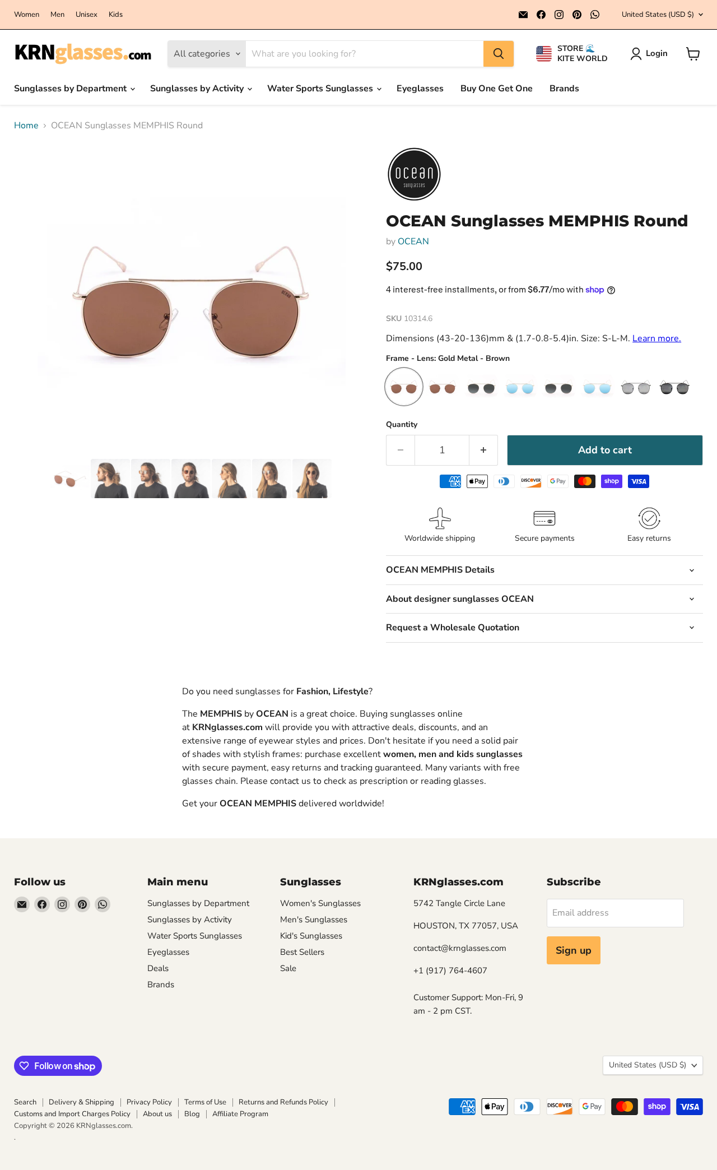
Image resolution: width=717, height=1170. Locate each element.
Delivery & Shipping (81, 1102)
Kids (116, 15)
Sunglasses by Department (71, 88)
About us (157, 1114)
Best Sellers (302, 952)
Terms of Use (205, 1102)
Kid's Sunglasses (311, 935)
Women (26, 15)
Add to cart (605, 450)
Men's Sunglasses (313, 919)
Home (26, 125)
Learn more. (656, 338)
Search (25, 1102)
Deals (158, 968)
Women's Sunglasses (320, 903)
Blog (192, 1114)
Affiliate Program (240, 1114)
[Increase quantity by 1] (483, 450)
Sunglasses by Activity (198, 88)
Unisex (86, 15)
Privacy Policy (149, 1102)
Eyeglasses (420, 88)
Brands (564, 88)
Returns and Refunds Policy (283, 1102)
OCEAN (413, 241)
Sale (288, 968)
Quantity (401, 424)
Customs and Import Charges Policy (72, 1114)
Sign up (574, 950)
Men (57, 15)
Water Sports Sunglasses (321, 88)
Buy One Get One (496, 88)
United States (658, 15)
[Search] (498, 54)
